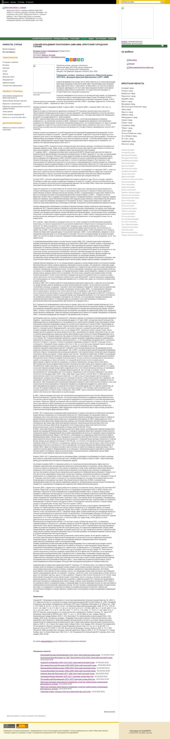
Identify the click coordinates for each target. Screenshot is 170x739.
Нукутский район (128, 200)
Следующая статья (58, 57)
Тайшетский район (129, 211)
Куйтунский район (129, 190)
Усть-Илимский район (130, 219)
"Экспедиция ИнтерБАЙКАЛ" (140, 731)
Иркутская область (13, 716)
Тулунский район (128, 214)
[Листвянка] (132, 60)
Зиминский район (128, 174)
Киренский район (128, 187)
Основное (30, 716)
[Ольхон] (131, 64)
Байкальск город (128, 93)
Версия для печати (109, 711)
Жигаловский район (129, 169)
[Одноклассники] (71, 59)
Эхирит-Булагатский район (132, 235)
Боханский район (128, 163)
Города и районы (61, 38)
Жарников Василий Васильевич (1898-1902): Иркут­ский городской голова (68, 668)
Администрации (9, 83)
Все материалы (9, 52)
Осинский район (128, 206)
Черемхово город (128, 141)
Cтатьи (84, 38)
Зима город (126, 109)
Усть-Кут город (127, 139)
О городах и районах (10, 62)
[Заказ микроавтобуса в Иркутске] (140, 67)
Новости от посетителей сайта (14, 117)
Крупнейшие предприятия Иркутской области (13, 97)
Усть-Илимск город (129, 136)
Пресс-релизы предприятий (13, 114)
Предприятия (8, 80)
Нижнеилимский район (131, 195)
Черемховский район (130, 227)
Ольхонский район (129, 203)
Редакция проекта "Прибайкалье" (45, 51)
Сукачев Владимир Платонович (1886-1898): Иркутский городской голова (68, 671)
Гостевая (21, 2)
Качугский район (128, 185)
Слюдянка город (128, 125)
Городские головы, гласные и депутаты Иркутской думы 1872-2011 (66, 692)
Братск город (127, 101)
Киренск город (127, 115)
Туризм (5, 74)
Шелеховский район (130, 232)
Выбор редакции (9, 49)
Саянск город (127, 120)
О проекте (29, 2)
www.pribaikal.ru (47, 641)
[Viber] (74, 59)
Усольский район (128, 216)
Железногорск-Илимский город (134, 107)
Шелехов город (128, 144)
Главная (6, 2)
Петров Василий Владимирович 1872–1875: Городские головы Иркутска (68, 679)
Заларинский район (129, 171)
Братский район (128, 166)
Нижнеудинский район (130, 198)
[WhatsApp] (78, 59)
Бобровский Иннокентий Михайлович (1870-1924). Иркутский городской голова (70, 655)
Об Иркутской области (42, 38)
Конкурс (125, 42)
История (6, 65)
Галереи (111, 38)
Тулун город (126, 131)
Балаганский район (129, 155)
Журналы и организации (12, 104)
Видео (91, 38)
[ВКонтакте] (67, 59)
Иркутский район (128, 177)
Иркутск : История (48, 55)
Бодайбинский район (130, 161)
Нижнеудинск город (129, 117)
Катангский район (129, 182)
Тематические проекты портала (15, 101)
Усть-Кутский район (129, 222)
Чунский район (127, 230)
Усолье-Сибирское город (131, 133)
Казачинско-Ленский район (132, 179)
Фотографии (101, 38)
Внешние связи (8, 77)
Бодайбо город (127, 99)
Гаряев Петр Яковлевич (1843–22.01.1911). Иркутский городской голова (68, 662)
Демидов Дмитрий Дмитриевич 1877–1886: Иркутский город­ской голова (67, 674)
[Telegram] (82, 59)
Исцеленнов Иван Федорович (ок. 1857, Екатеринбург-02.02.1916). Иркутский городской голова (76, 658)
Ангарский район (128, 153)
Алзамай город (128, 88)
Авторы (13, 2)
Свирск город (127, 123)
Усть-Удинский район (130, 224)
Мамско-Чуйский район (131, 192)
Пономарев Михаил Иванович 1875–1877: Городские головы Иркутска (67, 676)
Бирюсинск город (128, 96)
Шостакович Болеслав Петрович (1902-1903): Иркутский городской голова (69, 665)
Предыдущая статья (41, 57)
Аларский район (128, 150)
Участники (74, 38)
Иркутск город (127, 112)
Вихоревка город (128, 104)
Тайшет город (127, 128)
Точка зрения (8, 112)
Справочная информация (12, 86)
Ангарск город (127, 91)
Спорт (5, 71)
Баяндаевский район (130, 158)
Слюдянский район (129, 208)
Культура (6, 68)
